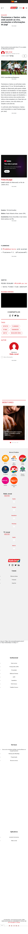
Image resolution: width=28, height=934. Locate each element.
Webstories (7, 402)
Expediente (14, 680)
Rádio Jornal (8, 52)
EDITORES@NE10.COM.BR (14, 922)
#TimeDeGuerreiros (9, 249)
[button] (10, 442)
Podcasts (14, 579)
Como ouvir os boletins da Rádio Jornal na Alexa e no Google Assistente (14, 750)
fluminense (15, 326)
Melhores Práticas (14, 673)
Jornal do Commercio (14, 837)
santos (5, 333)
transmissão (15, 329)
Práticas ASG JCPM (14, 666)
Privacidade (14, 670)
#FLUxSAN (18, 283)
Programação (14, 757)
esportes (5, 326)
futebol (5, 329)
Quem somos (14, 663)
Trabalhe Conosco (14, 687)
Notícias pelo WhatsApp (14, 753)
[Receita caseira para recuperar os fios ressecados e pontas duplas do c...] (14, 423)
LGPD (14, 677)
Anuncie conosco (14, 760)
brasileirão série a (16, 333)
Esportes (14, 583)
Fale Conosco (14, 683)
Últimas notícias (14, 576)
